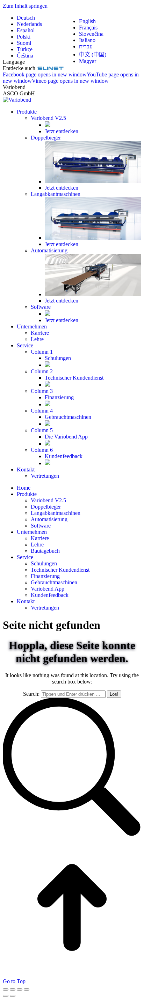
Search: (31, 694)
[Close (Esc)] (5, 989)
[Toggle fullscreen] (19, 989)
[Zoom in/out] (26, 989)
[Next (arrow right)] (12, 996)
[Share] (12, 989)
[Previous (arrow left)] (5, 996)
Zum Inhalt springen (25, 6)
